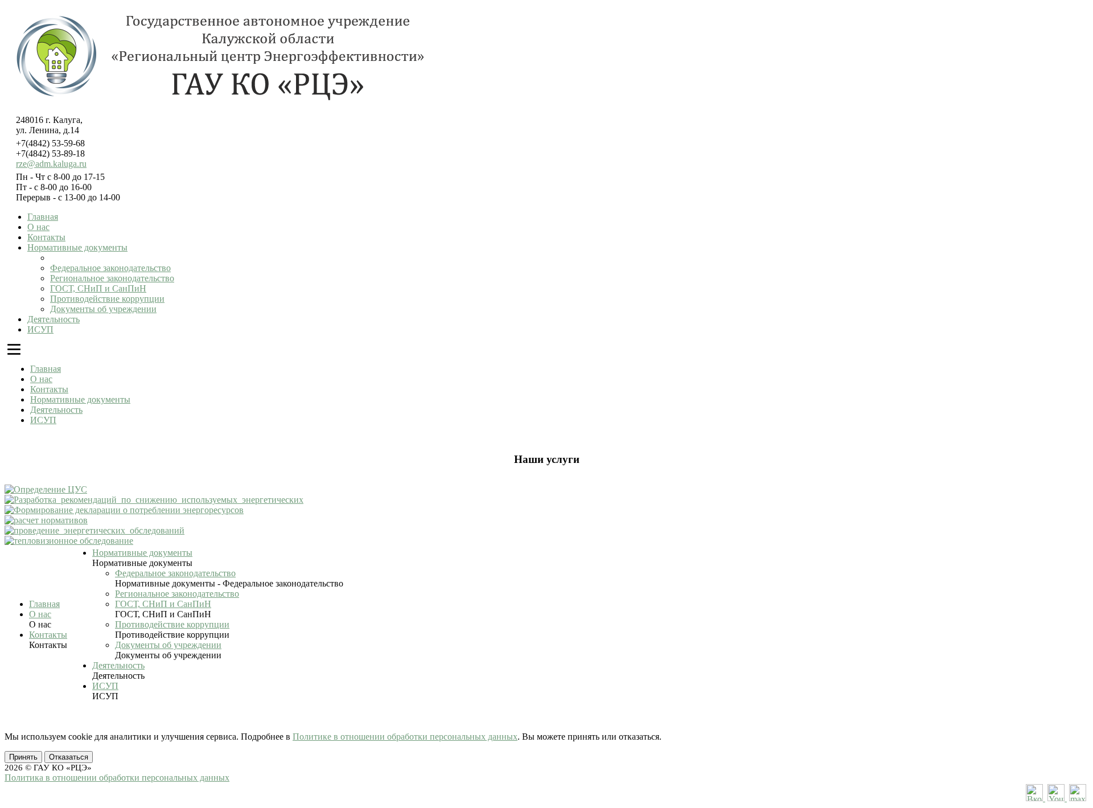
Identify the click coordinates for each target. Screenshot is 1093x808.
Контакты (46, 237)
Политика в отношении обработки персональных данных (117, 777)
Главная (42, 217)
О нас (38, 227)
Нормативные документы (77, 247)
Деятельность (53, 319)
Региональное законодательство (112, 278)
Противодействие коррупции (107, 298)
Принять (23, 757)
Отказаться (68, 757)
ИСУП (40, 329)
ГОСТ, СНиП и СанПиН (98, 288)
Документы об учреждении (103, 309)
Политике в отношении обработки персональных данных (405, 736)
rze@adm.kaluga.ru (51, 164)
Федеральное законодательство (110, 268)
